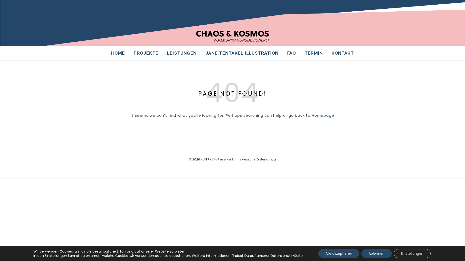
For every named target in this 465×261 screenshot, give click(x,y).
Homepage (323, 115)
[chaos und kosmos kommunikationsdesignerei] (232, 36)
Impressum (246, 159)
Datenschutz (266, 159)
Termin (314, 53)
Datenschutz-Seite (287, 255)
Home (118, 53)
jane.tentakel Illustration (242, 53)
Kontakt (343, 53)
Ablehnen (377, 253)
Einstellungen (56, 256)
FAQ (291, 53)
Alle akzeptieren (339, 253)
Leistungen (182, 53)
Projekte (146, 53)
